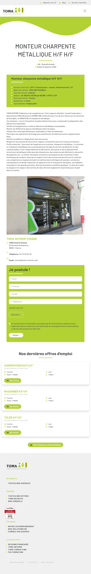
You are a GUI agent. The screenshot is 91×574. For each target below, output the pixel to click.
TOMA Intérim (15, 547)
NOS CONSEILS (15, 501)
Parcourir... (16, 314)
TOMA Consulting (17, 549)
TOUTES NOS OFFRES (18, 496)
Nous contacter (47, 562)
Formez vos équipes (18, 531)
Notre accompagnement (21, 526)
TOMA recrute (15, 498)
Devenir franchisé (78, 3)
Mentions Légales (17, 562)
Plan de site (32, 562)
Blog (64, 3)
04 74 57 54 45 (25, 254)
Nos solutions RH (17, 529)
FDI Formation (15, 552)
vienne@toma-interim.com (26, 260)
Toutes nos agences (19, 483)
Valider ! (16, 335)
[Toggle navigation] (85, 11)
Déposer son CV (49, 3)
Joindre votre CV (16, 308)
